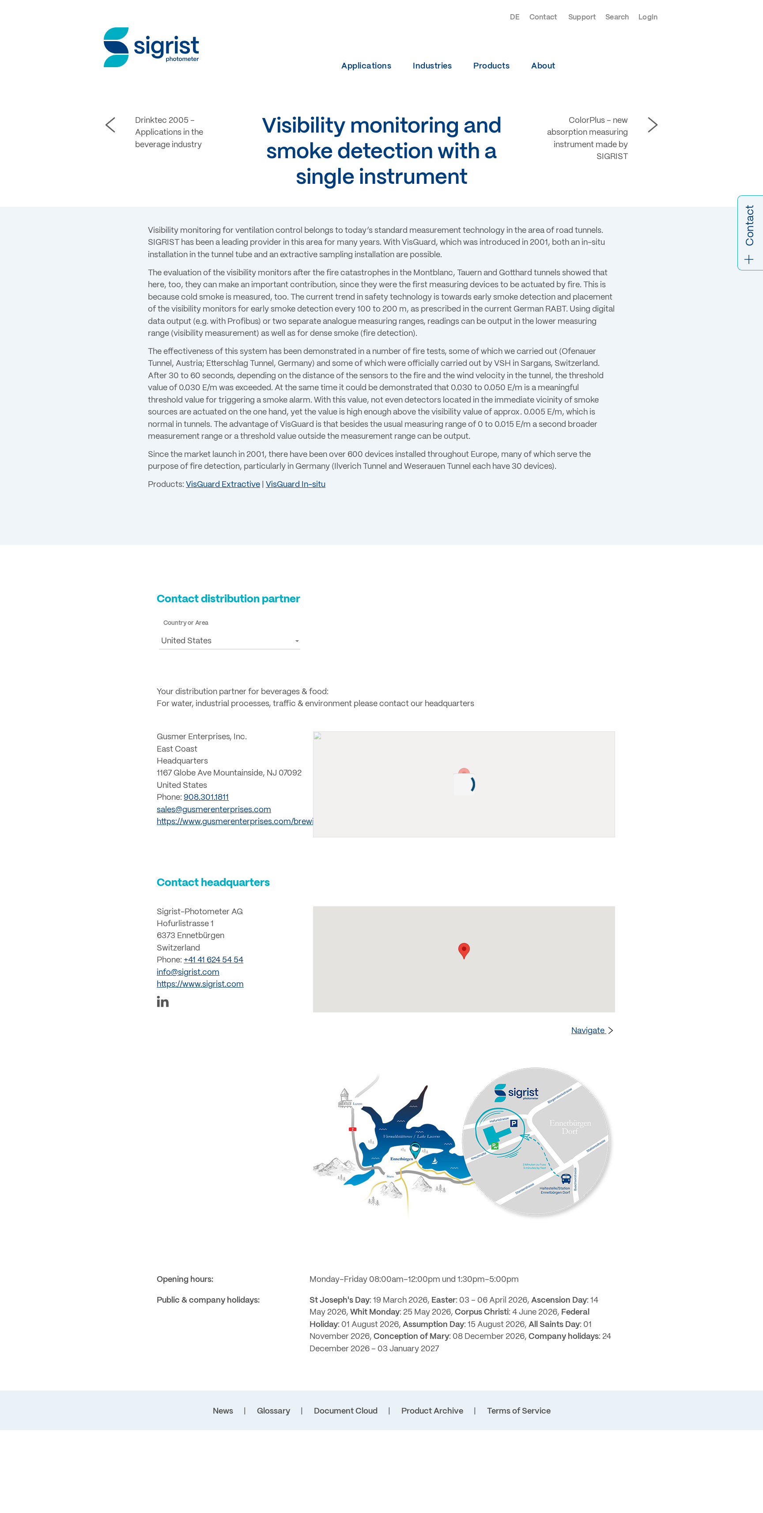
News (223, 1411)
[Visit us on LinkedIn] (229, 1003)
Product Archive (432, 1411)
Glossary (273, 1411)
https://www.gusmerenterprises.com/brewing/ (241, 822)
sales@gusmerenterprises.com (214, 810)
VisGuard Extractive (223, 485)
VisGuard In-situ (295, 485)
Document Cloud (346, 1411)
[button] (229, 641)
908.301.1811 (206, 798)
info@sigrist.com (188, 973)
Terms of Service (519, 1411)
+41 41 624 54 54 (213, 960)
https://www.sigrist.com (200, 984)
